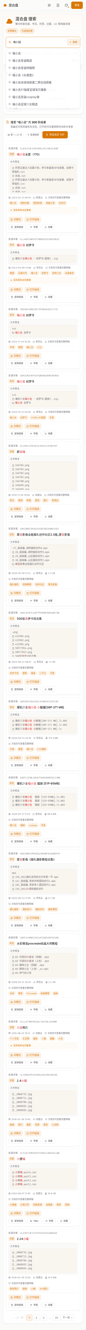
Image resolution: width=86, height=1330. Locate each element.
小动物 (55, 1124)
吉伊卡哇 (14, 673)
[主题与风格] (66, 5)
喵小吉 (13, 203)
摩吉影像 (52, 584)
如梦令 (25, 245)
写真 (12, 347)
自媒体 (49, 1204)
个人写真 (14, 1038)
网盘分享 (50, 203)
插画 (33, 673)
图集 (52, 1038)
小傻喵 (13, 1204)
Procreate (32, 993)
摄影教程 (52, 909)
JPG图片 (43, 1288)
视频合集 (24, 203)
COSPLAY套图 (38, 417)
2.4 (22, 1080)
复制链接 (18, 227)
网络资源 (37, 1204)
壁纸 (25, 673)
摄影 (35, 1038)
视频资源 (37, 203)
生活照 (26, 1038)
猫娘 (22, 825)
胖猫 (29, 500)
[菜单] (49, 5)
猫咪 (20, 500)
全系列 (62, 203)
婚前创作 (39, 909)
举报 (35, 227)
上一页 (19, 1317)
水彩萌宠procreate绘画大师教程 (37, 943)
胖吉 (12, 500)
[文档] (58, 5)
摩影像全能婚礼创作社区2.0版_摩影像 (43, 534)
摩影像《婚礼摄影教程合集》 (36, 859)
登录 (77, 5)
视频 (67, 1204)
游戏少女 (56, 273)
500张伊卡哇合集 (29, 618)
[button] (66, 5)
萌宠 (37, 500)
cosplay (33, 825)
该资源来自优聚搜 (22, 210)
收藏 (50, 227)
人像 (44, 1038)
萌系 (59, 1204)
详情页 (17, 219)
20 (56, 1317)
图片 (45, 500)
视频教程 (27, 584)
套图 (12, 273)
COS (39, 347)
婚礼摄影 (14, 584)
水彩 (12, 993)
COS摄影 (41, 749)
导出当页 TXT (56, 134)
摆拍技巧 (27, 909)
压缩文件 (22, 273)
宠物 (37, 1124)
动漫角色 (69, 273)
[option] (43, 53)
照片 (22, 1027)
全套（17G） (29, 154)
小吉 (60, 1038)
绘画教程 (45, 993)
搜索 (75, 42)
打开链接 (34, 219)
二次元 (42, 673)
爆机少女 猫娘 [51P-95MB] (38, 783)
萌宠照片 (14, 1288)
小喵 (33, 1288)
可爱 (52, 673)
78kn (36, 1220)
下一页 (66, 1317)
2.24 (23, 1238)
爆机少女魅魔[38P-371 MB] (40, 707)
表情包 (55, 500)
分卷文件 (24, 1204)
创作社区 (39, 584)
